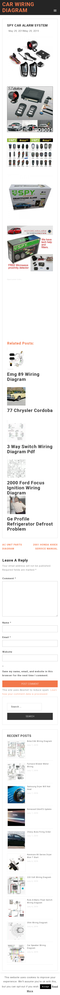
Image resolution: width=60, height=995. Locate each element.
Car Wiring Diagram (18, 7)
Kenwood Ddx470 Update (39, 809)
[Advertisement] (30, 311)
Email (6, 637)
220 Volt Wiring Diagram (39, 877)
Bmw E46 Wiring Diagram (39, 741)
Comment (9, 578)
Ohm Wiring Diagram (37, 923)
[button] (54, 10)
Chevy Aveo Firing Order (39, 832)
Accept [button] (45, 986)
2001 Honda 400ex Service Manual (45, 546)
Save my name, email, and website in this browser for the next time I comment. (27, 673)
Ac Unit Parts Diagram (12, 546)
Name (6, 622)
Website (7, 651)
